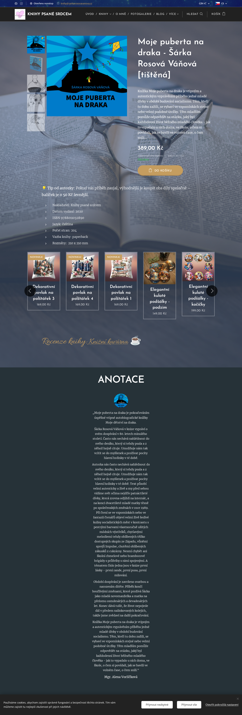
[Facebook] (16, 4)
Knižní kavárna (108, 342)
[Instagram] (21, 4)
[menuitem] (91, 14)
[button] (194, 14)
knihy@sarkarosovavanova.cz (76, 3)
